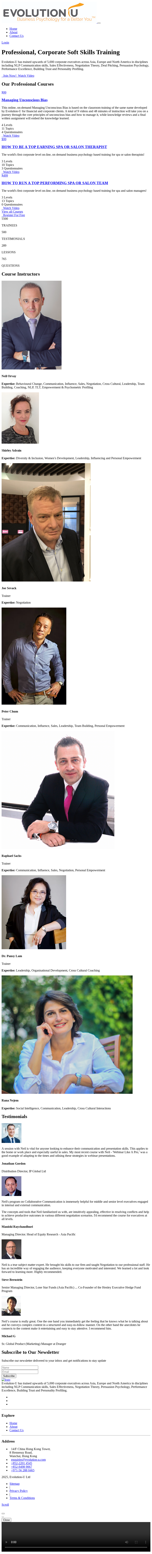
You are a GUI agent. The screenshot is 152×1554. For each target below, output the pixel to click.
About (13, 32)
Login (5, 42)
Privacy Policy (19, 1490)
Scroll (5, 1504)
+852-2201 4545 (21, 1463)
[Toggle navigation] (99, 23)
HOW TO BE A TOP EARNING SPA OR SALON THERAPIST (54, 147)
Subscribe (9, 1375)
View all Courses (12, 211)
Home (13, 28)
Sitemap (15, 1483)
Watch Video (25, 75)
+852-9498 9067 (21, 1466)
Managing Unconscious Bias (25, 100)
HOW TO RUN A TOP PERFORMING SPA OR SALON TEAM (55, 183)
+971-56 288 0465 (22, 1470)
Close (6, 1519)
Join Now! (9, 75)
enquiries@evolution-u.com (28, 1459)
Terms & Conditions (22, 1498)
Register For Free (13, 215)
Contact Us (17, 35)
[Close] (3, 1513)
